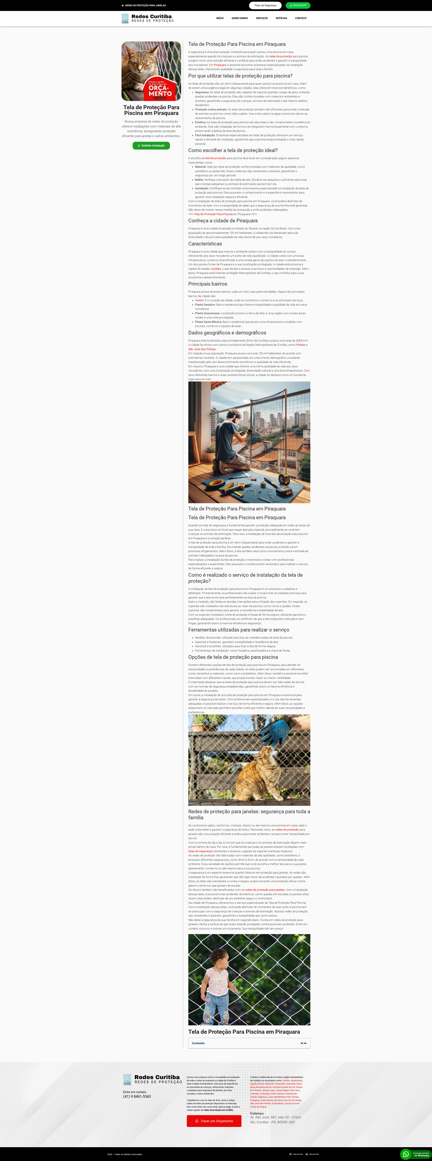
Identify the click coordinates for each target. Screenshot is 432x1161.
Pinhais (300, 344)
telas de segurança (200, 851)
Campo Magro (282, 1090)
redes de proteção (287, 829)
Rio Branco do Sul (283, 1100)
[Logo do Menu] (147, 18)
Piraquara (220, 65)
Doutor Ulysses (277, 1093)
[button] (302, 1043)
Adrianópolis (296, 1080)
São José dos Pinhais (202, 349)
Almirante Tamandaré (275, 1083)
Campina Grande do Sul (283, 1087)
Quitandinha (277, 1103)
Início (220, 18)
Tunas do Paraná (258, 1107)
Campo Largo (268, 1090)
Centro (199, 300)
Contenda (264, 1093)
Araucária (290, 1083)
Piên (288, 1097)
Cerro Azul (295, 1090)
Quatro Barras (267, 1100)
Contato (300, 18)
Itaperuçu (262, 1097)
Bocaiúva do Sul (263, 1087)
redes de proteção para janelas (265, 889)
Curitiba (216, 268)
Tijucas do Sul (291, 1103)
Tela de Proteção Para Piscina (213, 214)
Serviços (262, 18)
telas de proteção (280, 56)
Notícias (281, 18)
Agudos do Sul (257, 1083)
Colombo (254, 1093)
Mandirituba (279, 1097)
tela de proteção (215, 158)
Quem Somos (240, 18)
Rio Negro (297, 1100)
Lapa (270, 1097)
